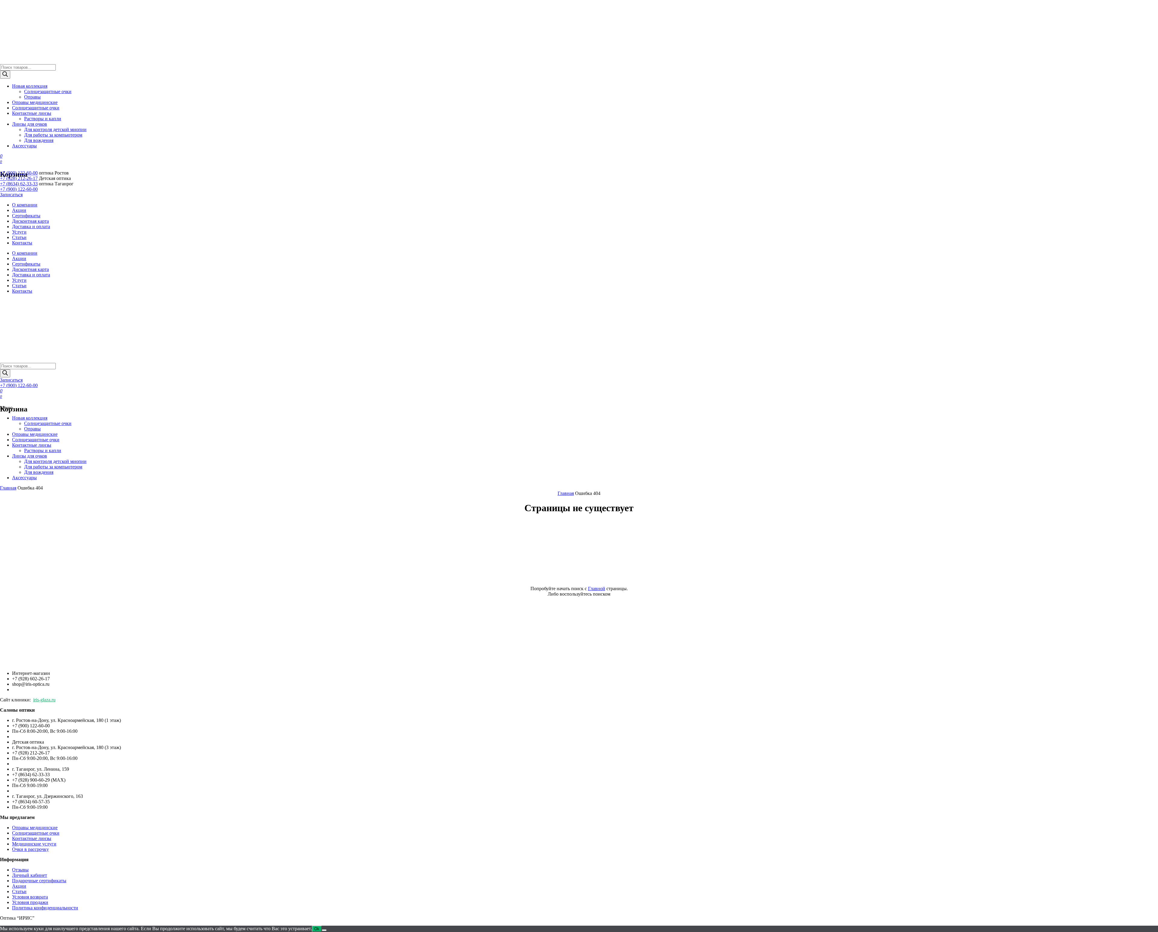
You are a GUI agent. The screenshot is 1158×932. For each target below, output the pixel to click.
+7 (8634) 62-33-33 (19, 183)
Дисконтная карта (30, 221)
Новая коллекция (29, 86)
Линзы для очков (29, 124)
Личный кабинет (29, 875)
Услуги (19, 232)
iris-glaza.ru (44, 699)
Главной (596, 588)
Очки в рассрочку (30, 849)
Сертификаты (26, 215)
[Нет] (324, 930)
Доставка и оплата (31, 226)
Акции (19, 210)
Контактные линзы (31, 113)
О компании (24, 204)
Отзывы (20, 869)
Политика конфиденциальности (45, 907)
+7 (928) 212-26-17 (19, 178)
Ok (316, 929)
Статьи (19, 237)
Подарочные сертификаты (39, 880)
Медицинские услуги (34, 843)
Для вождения (38, 140)
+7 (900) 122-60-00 (19, 172)
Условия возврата (30, 896)
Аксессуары (24, 145)
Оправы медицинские (35, 102)
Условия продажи (30, 902)
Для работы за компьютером (53, 134)
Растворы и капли (42, 118)
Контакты (22, 242)
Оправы (32, 96)
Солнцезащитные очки (47, 91)
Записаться (11, 194)
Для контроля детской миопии (55, 129)
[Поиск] (5, 75)
